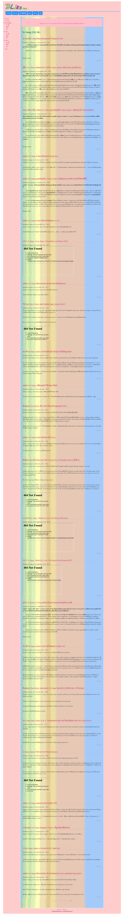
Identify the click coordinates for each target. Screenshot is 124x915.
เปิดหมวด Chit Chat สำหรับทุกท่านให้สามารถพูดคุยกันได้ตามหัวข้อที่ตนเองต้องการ (62, 23)
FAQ (40, 13)
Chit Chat (15, 13)
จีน (7, 29)
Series (29, 13)
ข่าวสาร (9, 13)
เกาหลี (7, 25)
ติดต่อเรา (65, 909)
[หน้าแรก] (16, 10)
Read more (99, 60)
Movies (35, 13)
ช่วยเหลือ (59, 909)
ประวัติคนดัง (23, 13)
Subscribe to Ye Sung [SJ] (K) (22, 905)
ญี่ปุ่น (7, 27)
